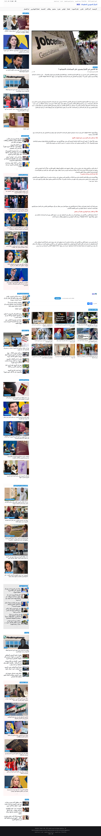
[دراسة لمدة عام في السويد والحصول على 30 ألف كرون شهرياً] (26, 371)
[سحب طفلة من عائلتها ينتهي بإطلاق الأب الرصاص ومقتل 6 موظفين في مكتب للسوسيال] (87, 318)
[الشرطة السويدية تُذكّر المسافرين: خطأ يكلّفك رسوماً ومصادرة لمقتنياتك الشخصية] (24, 616)
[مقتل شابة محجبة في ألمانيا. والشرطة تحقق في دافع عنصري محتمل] (64, 334)
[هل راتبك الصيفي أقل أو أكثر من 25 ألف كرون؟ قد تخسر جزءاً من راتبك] (24, 610)
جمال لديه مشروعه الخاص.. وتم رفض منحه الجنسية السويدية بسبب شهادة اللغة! (13, 321)
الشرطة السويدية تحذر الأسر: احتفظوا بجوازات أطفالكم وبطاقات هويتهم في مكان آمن (13, 140)
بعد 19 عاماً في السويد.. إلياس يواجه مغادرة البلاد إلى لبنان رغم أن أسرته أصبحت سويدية (13, 298)
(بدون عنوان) (26, 128)
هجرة (58, 9)
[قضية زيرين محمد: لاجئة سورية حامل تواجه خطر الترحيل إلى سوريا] (64, 349)
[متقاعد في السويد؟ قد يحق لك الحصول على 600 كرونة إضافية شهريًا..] (24, 590)
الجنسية (43, 9)
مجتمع (54, 9)
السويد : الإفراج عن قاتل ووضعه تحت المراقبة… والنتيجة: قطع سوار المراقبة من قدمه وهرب (13, 662)
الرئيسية (94, 9)
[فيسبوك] (91, 303)
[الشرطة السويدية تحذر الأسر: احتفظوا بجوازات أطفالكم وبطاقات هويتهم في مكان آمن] (26, 140)
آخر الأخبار (88, 9)
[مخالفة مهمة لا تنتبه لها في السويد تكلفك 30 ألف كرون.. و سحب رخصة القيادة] (24, 622)
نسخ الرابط (58, 298)
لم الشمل (26, 9)
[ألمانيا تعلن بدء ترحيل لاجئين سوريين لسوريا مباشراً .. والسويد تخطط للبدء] (42, 334)
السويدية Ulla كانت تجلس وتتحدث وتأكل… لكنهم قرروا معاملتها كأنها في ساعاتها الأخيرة (13, 818)
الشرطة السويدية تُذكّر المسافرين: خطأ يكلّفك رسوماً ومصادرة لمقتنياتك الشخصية (13, 616)
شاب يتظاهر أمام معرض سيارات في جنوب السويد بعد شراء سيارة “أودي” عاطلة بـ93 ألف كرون (13, 804)
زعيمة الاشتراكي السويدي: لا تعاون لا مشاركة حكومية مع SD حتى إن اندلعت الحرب (13, 315)
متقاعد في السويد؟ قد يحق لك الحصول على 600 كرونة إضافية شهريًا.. (13, 590)
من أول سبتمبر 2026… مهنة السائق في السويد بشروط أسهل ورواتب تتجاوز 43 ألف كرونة (13, 354)
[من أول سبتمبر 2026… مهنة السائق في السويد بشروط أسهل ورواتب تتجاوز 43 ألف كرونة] (26, 354)
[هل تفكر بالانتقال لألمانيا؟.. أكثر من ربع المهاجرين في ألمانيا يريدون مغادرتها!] (87, 349)
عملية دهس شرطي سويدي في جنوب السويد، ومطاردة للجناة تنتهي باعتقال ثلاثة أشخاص (13, 675)
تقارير (81, 9)
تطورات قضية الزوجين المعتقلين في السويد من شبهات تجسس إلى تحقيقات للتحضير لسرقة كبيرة (13, 656)
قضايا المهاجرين (35, 9)
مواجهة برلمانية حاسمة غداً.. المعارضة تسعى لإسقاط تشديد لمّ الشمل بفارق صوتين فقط (13, 304)
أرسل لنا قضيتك (56, 1)
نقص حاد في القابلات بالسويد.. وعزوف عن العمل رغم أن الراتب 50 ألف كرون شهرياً (13, 360)
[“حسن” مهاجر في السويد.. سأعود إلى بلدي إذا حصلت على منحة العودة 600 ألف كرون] (87, 334)
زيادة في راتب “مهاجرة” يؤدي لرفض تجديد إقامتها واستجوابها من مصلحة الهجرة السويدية (13, 158)
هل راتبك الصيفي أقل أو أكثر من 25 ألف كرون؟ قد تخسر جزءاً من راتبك (13, 610)
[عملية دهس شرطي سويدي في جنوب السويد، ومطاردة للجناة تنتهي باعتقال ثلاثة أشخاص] (26, 674)
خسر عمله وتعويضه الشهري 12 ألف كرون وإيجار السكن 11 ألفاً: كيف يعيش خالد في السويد (13, 152)
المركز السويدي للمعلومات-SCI (92, 71)
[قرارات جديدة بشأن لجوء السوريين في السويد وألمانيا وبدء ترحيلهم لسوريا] (64, 318)
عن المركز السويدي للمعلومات (69, 1)
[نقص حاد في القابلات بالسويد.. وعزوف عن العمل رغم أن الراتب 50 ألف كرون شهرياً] (26, 360)
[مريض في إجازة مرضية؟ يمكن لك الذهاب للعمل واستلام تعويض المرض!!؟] (24, 604)
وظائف (49, 9)
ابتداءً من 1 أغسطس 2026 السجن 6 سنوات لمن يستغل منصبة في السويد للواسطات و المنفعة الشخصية (17, 284)
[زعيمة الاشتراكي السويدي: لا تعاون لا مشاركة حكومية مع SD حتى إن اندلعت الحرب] (26, 315)
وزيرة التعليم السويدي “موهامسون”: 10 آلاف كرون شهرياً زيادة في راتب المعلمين (13, 146)
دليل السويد (75, 9)
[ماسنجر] (88, 303)
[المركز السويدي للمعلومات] (50, 5)
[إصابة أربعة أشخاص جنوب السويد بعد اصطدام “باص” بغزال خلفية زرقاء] (26, 668)
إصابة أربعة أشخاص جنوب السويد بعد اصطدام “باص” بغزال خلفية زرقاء (13, 669)
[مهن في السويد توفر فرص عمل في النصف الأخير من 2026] (26, 366)
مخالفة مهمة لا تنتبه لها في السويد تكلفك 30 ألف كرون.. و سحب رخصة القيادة (13, 622)
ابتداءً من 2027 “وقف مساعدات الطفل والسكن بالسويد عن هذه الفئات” (13, 164)
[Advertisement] (65, 21)
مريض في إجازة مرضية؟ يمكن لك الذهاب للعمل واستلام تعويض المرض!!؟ (13, 604)
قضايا (68, 9)
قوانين (63, 9)
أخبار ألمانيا (95, 67)
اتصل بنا (61, 1)
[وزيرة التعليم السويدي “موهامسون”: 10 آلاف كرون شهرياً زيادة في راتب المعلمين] (26, 146)
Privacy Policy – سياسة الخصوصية (81, 1)
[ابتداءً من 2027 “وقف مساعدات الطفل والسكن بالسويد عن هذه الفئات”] (26, 164)
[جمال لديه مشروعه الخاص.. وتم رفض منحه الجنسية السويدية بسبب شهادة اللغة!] (26, 321)
